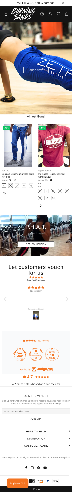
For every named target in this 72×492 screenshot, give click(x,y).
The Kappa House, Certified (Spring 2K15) (51, 175)
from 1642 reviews (36, 280)
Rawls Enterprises (61, 457)
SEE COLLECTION (36, 244)
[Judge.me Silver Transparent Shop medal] (35, 354)
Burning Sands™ (23, 14)
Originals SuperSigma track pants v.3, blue (18, 175)
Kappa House (44, 170)
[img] (36, 277)
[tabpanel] (36, 68)
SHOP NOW (35, 70)
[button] (6, 299)
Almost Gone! (36, 116)
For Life (5, 170)
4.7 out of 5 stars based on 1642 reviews (36, 384)
